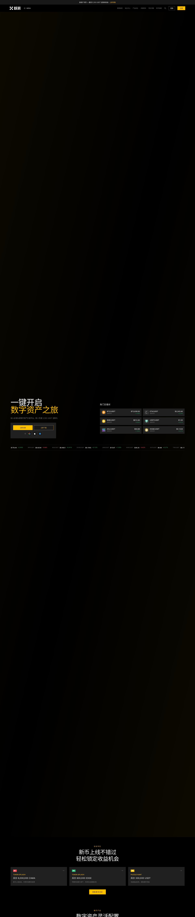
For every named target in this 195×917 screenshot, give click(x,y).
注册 (181, 8)
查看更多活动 (97, 892)
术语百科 (143, 8)
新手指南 (159, 8)
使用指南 (119, 8)
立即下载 (44, 428)
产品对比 (135, 8)
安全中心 (127, 8)
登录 (171, 8)
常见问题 (151, 8)
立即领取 (113, 2)
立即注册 (23, 428)
